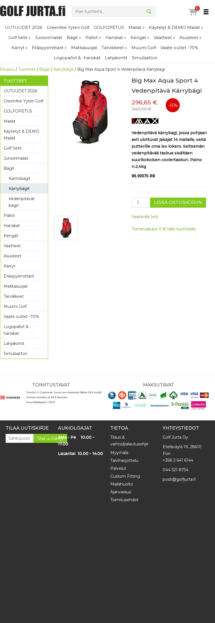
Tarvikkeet (14, 296)
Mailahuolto (121, 484)
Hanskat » (115, 37)
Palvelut (118, 468)
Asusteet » (190, 37)
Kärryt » (19, 47)
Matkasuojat (84, 47)
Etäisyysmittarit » (49, 47)
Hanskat (12, 225)
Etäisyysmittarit (19, 276)
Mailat (9, 121)
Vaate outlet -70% (179, 47)
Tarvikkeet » (114, 47)
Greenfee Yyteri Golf (68, 27)
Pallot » (93, 37)
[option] (90, 111)
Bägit (44, 69)
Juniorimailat (48, 37)
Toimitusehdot (124, 499)
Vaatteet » (164, 37)
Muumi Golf (143, 47)
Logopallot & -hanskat (77, 57)
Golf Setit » (19, 37)
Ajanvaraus (120, 491)
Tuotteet (27, 69)
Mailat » (136, 27)
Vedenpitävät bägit (22, 202)
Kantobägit (20, 178)
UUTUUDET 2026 (23, 27)
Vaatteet (12, 245)
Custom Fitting (125, 476)
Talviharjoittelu (124, 460)
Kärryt (9, 266)
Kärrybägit (63, 69)
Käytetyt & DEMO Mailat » (176, 27)
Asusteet (12, 255)
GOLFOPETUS (109, 27)
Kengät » (139, 37)
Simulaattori (144, 57)
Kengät (11, 235)
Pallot (9, 215)
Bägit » (74, 37)
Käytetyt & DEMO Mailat (21, 135)
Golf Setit (13, 148)
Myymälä (119, 452)
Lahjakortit (116, 57)
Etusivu (7, 69)
